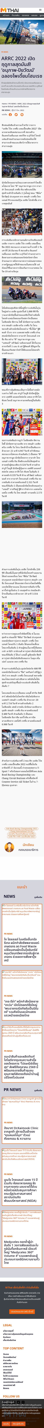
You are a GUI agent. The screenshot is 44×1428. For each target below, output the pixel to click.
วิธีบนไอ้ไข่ (7, 1372)
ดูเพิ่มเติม (38, 897)
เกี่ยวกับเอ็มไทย (9, 1340)
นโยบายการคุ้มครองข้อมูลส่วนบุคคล (18, 1334)
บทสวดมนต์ (8, 1369)
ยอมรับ (6, 1423)
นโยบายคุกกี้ (8, 1331)
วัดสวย (6, 1354)
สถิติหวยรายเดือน (10, 1363)
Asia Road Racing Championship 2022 (21, 828)
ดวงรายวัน (7, 1366)
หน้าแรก (6, 15)
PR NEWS (4, 52)
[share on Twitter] (16, 114)
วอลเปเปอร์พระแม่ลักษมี (13, 1382)
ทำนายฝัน (16, 15)
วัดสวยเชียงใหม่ (9, 1357)
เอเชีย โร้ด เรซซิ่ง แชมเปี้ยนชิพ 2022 (21, 837)
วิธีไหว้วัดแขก (8, 1379)
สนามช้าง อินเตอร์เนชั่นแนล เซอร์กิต (22, 834)
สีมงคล (6, 1388)
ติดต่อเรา (7, 1337)
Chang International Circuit (21, 831)
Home (4, 104)
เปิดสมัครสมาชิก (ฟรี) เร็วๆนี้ (22, 1311)
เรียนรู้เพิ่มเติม (18, 1423)
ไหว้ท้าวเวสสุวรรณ (10, 1376)
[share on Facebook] (10, 114)
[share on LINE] (22, 114)
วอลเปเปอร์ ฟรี (9, 1385)
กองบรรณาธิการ (28, 850)
